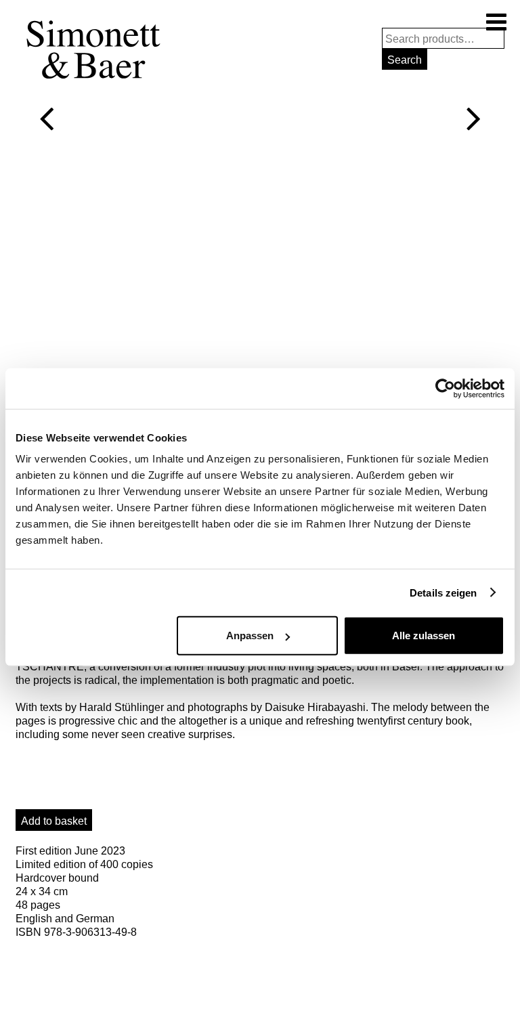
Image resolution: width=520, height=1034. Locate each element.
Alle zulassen (423, 635)
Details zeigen (443, 592)
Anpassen (250, 635)
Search (404, 60)
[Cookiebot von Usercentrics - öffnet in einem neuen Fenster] (445, 388)
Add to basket (54, 821)
